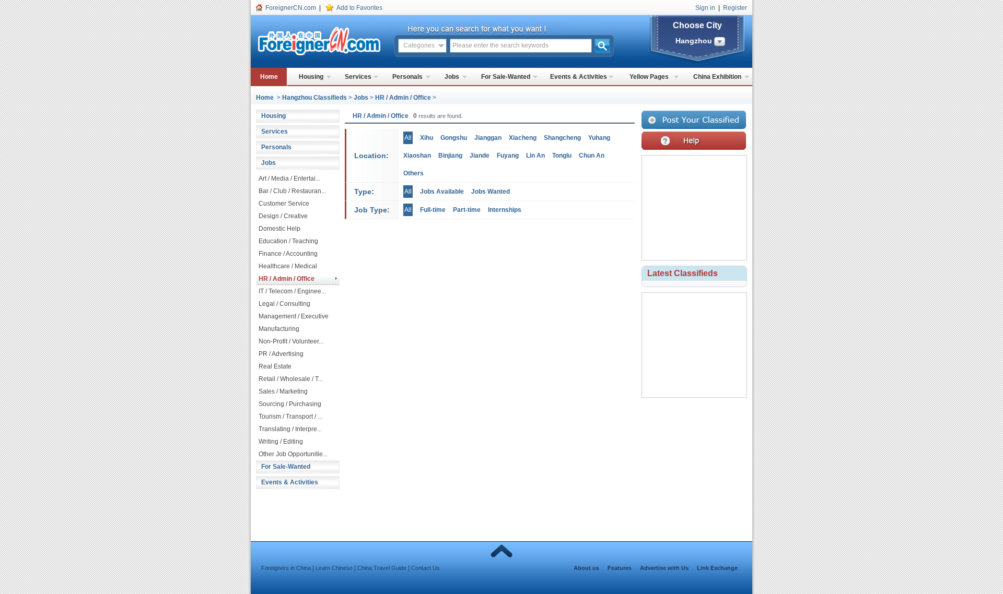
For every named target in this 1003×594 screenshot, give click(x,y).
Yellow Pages (649, 76)
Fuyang (508, 155)
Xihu (426, 137)
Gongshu (453, 137)
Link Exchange (717, 568)
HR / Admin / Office (403, 97)
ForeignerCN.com (290, 7)
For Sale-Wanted (505, 76)
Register (735, 7)
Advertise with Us (664, 568)
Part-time (467, 209)
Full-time (433, 209)
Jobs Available (442, 191)
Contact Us (425, 568)
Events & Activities (578, 76)
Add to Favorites (359, 7)
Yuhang (599, 137)
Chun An (591, 155)
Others (413, 173)
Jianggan (487, 137)
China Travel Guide (381, 568)
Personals (407, 76)
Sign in (705, 7)
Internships (504, 209)
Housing (311, 76)
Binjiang (450, 155)
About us (586, 568)
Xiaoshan (417, 155)
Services (358, 76)
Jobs (452, 76)
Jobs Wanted (490, 191)
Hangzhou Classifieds (314, 97)
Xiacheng (523, 137)
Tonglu (562, 155)
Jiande (479, 155)
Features (620, 568)
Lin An (535, 155)
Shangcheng (562, 137)
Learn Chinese (334, 568)
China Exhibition (717, 76)
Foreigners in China (286, 568)
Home (269, 76)
